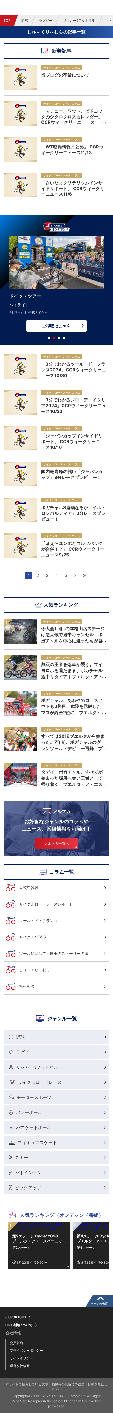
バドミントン (28, 1172)
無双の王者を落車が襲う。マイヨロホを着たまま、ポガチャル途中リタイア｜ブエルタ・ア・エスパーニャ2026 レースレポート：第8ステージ (72, 670)
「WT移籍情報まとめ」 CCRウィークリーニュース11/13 (72, 149)
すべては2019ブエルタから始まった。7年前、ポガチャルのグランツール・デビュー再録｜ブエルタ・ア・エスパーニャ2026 (73, 742)
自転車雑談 (28, 887)
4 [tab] (64, 338)
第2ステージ (21, 1247)
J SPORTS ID (15, 1317)
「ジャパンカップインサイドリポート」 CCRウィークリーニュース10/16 (72, 441)
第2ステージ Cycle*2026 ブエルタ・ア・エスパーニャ (37, 1238)
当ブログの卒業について (65, 75)
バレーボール (29, 1112)
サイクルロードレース (40, 1082)
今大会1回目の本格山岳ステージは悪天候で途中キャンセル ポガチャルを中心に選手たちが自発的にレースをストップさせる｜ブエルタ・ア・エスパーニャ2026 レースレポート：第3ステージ (73, 634)
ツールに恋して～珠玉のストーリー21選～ (55, 953)
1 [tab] (49, 338)
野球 (24, 20)
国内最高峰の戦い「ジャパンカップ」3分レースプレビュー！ (72, 474)
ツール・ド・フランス (38, 920)
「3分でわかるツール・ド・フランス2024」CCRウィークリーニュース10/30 (73, 369)
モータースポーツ (34, 1097)
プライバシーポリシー (26, 1350)
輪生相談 (27, 986)
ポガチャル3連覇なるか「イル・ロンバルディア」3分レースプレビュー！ (73, 513)
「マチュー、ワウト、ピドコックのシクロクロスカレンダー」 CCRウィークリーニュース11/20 (72, 116)
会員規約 (16, 1343)
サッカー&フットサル (79, 20)
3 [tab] (59, 338)
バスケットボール (33, 1127)
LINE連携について (18, 1325)
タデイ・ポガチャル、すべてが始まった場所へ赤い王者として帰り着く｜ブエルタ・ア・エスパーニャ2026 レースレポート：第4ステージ (72, 778)
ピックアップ (28, 1187)
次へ (75, 575)
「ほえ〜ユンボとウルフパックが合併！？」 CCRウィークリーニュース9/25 (72, 549)
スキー (21, 1157)
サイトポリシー (21, 1358)
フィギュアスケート (37, 1142)
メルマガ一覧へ (56, 843)
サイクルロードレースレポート (46, 904)
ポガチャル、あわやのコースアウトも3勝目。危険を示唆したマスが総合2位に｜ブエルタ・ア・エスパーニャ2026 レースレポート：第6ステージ (72, 706)
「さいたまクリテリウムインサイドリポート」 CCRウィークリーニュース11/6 (72, 188)
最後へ (84, 575)
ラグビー (45, 20)
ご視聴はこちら (56, 326)
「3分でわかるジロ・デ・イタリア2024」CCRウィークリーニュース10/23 (73, 405)
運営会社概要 (20, 1366)
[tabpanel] (56, 285)
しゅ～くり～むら (34, 969)
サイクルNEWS (32, 937)
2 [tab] (54, 338)
